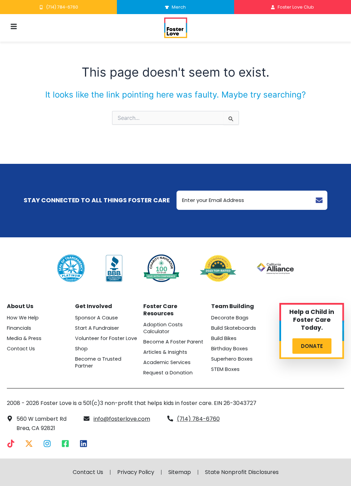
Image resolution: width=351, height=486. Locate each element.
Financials (19, 328)
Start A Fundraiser (97, 328)
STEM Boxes (225, 369)
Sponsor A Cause (96, 317)
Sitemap (179, 472)
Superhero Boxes (232, 358)
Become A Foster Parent (173, 341)
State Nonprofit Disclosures (242, 472)
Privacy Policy (135, 472)
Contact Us (21, 348)
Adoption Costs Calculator (163, 328)
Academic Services (167, 362)
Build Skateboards (233, 328)
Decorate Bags (230, 317)
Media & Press (24, 338)
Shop (81, 348)
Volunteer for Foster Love (106, 338)
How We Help (23, 317)
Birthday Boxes (229, 348)
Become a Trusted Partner (98, 362)
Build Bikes (224, 338)
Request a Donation (168, 372)
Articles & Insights (165, 352)
